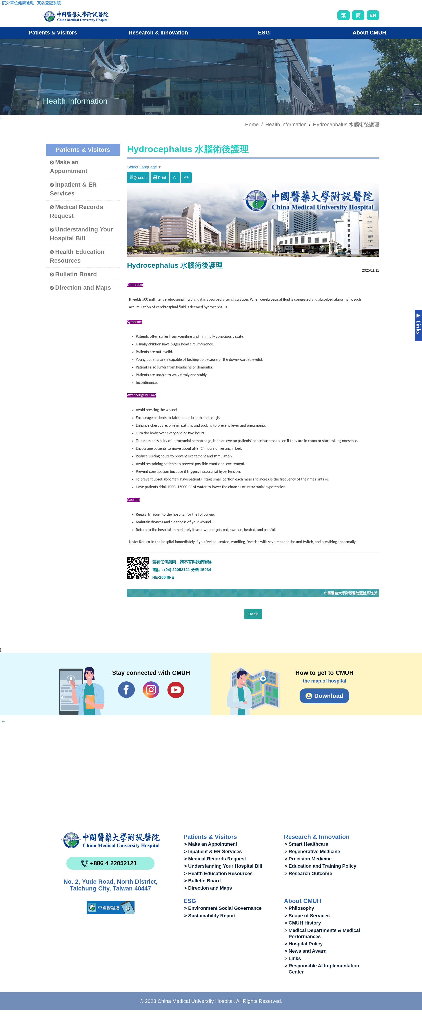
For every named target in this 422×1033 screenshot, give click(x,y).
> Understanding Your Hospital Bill (223, 866)
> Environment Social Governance (223, 908)
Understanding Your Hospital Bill (81, 234)
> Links (292, 958)
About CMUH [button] (369, 32)
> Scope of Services (307, 915)
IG (151, 689)
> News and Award (305, 951)
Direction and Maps (83, 287)
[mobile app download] (111, 907)
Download (328, 696)
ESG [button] (264, 32)
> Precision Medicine (308, 858)
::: (5, 4)
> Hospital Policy (303, 943)
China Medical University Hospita (110, 840)
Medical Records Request (76, 211)
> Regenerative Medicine (312, 851)
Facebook (126, 689)
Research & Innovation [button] (158, 32)
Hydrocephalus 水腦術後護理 (346, 124)
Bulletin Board (76, 274)
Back (253, 614)
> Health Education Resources (218, 873)
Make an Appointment (68, 167)
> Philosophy (299, 908)
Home (252, 124)
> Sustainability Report (210, 915)
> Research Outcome (308, 873)
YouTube (175, 689)
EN (372, 15)
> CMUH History (302, 923)
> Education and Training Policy (320, 866)
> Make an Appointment (210, 844)
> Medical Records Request (215, 858)
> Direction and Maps (208, 888)
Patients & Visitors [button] (53, 32)
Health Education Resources (77, 256)
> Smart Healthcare (306, 844)
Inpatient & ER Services (73, 189)
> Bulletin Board (202, 880)
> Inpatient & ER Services (213, 851)
